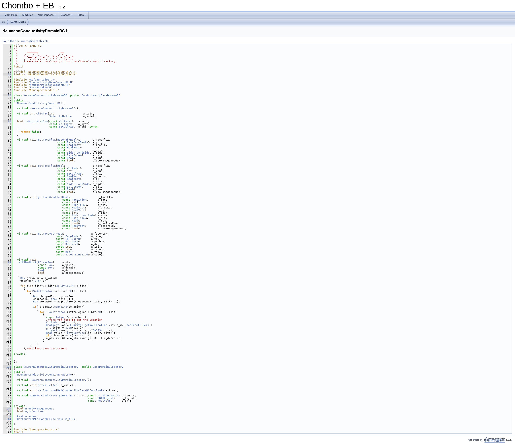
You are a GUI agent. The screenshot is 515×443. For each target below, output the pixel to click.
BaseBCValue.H (40, 87)
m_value (30, 416)
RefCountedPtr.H (42, 79)
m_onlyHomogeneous (39, 408)
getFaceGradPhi (49, 197)
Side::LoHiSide (60, 116)
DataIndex (74, 155)
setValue (44, 385)
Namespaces (47, 16)
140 (7, 408)
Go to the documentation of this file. (25, 41)
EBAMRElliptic (18, 22)
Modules (27, 14)
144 (7, 419)
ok (70, 291)
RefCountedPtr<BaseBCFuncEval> (80, 390)
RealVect (73, 144)
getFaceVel (46, 233)
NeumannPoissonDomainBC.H (49, 84)
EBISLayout (106, 398)
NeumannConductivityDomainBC (45, 95)
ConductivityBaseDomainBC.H (51, 82)
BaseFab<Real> (67, 139)
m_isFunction (34, 411)
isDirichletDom (36, 121)
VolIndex (65, 121)
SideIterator (43, 291)
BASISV (97, 330)
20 (7, 95)
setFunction (47, 390)
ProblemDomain (108, 395)
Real (70, 157)
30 (7, 121)
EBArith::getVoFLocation (88, 325)
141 (7, 411)
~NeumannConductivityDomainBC (52, 108)
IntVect (61, 317)
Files (82, 16)
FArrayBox (45, 262)
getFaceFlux (47, 139)
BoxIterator (56, 311)
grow (38, 280)
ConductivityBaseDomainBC (100, 95)
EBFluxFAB (72, 238)
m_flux (70, 419)
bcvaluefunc (76, 332)
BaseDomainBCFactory (108, 366)
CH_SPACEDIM (64, 285)
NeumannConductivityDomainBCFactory (51, 366)
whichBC (42, 113)
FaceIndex (79, 199)
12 (7, 74)
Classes (67, 16)
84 (7, 262)
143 (7, 416)
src (3, 22)
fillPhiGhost (26, 262)
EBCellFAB (66, 126)
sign (68, 327)
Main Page (11, 14)
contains (60, 306)
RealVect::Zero (138, 325)
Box (50, 264)
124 (7, 366)
